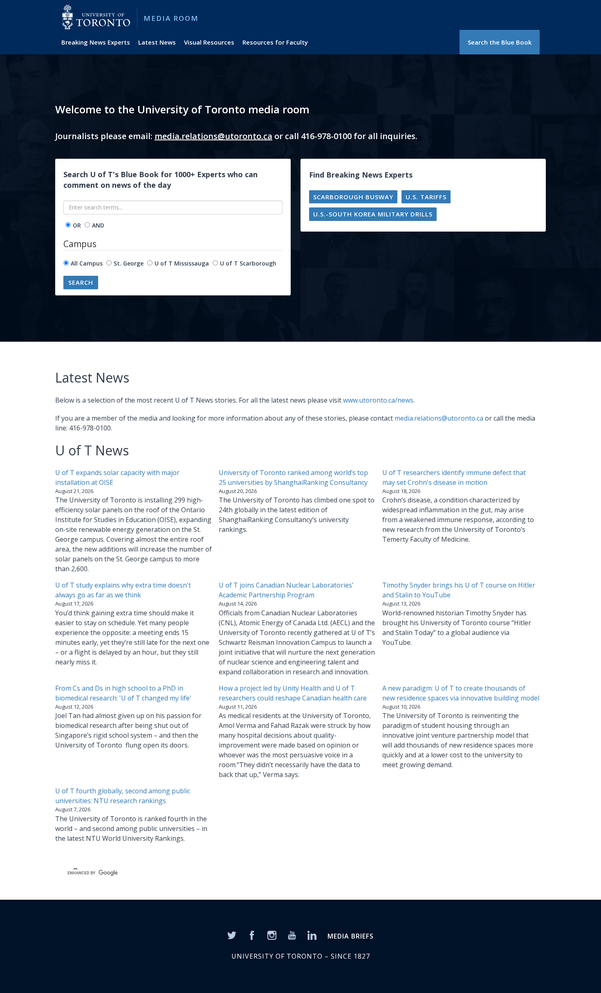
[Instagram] (272, 935)
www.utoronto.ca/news (378, 400)
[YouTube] (292, 935)
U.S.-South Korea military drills (373, 214)
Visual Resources (209, 42)
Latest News (157, 42)
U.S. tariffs (426, 197)
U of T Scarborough (248, 263)
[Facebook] (252, 935)
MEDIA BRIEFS (350, 936)
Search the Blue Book (499, 42)
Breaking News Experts (95, 42)
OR (77, 225)
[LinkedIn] (312, 935)
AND (98, 225)
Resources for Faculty (275, 42)
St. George (129, 263)
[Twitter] (232, 935)
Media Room (171, 18)
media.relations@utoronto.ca (213, 136)
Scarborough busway (353, 197)
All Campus (87, 263)
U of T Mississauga (182, 263)
